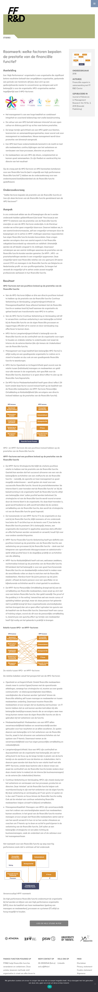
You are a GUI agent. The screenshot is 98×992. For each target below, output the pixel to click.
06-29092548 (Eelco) (46, 963)
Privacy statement (84, 966)
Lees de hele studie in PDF (48, 923)
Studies (6, 37)
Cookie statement (84, 970)
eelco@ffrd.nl (43, 966)
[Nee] (95, 984)
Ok (50, 987)
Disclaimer (81, 963)
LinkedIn (61, 963)
